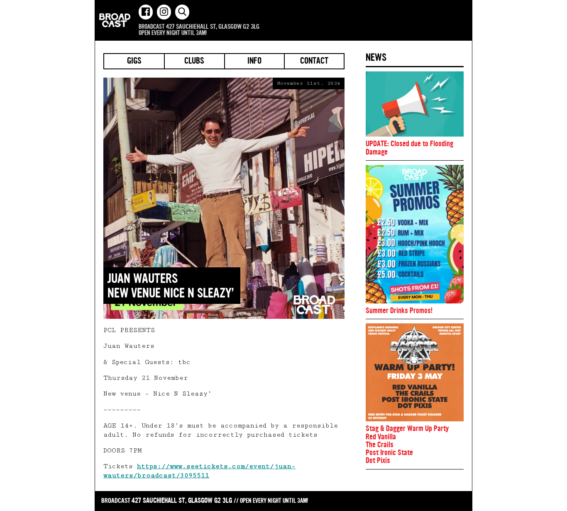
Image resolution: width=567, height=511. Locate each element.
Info (254, 61)
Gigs (134, 61)
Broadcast (114, 20)
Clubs (194, 61)
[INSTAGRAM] (164, 12)
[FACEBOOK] (146, 12)
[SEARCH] (182, 12)
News (376, 57)
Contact (314, 61)
